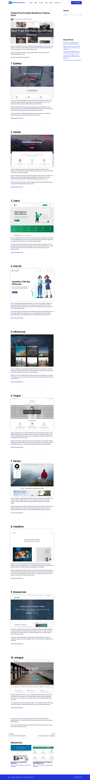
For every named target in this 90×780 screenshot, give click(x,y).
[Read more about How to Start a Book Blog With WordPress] (21, 752)
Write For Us (57, 2)
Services (41, 2)
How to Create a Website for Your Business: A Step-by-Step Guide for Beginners (71, 56)
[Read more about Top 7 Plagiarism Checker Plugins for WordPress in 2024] (43, 752)
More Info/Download (15, 118)
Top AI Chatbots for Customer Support (72, 60)
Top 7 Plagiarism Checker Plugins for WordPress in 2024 (42, 762)
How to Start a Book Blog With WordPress (19, 762)
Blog (46, 2)
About (35, 2)
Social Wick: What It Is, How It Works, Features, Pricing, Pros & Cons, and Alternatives (71, 48)
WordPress (21, 765)
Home (31, 2)
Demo (21, 118)
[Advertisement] (72, 28)
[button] (76, 2)
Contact (51, 2)
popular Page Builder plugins (31, 107)
